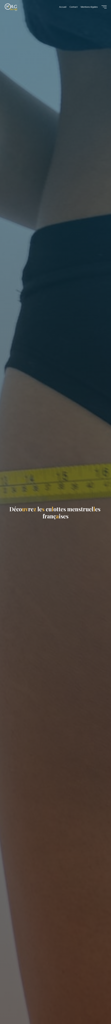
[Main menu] (104, 7)
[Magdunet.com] (11, 7)
